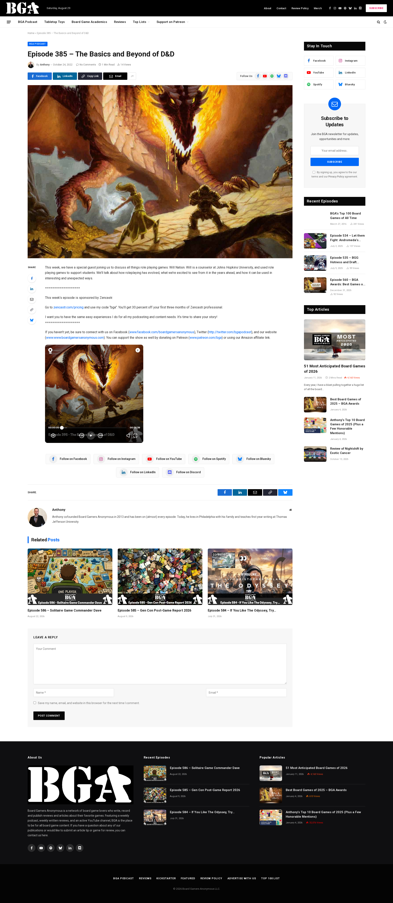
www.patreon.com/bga (206, 338)
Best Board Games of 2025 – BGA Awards (345, 401)
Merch (318, 8)
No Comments (88, 64)
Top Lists (139, 22)
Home (31, 33)
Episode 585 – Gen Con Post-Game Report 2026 (154, 610)
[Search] (378, 22)
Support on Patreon (171, 22)
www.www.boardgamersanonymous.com (75, 338)
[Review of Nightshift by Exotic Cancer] (315, 454)
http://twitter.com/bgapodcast (230, 332)
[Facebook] (32, 278)
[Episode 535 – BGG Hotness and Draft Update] (315, 263)
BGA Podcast (27, 22)
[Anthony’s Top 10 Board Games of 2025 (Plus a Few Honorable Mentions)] (315, 425)
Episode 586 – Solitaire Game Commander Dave (65, 610)
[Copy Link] (32, 310)
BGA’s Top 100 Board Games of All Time (345, 216)
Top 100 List (270, 878)
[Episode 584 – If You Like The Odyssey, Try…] (250, 577)
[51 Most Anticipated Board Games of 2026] (334, 339)
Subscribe (376, 8)
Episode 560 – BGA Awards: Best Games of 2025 (347, 282)
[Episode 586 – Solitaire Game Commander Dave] (70, 577)
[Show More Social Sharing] (132, 76)
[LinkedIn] (32, 289)
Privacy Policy (336, 176)
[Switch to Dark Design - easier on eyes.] (385, 22)
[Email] (32, 299)
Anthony (45, 64)
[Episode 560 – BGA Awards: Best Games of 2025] (315, 285)
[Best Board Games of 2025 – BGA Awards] (315, 404)
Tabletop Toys (54, 22)
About (267, 8)
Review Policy (299, 8)
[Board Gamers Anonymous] (23, 8)
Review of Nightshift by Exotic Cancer (346, 451)
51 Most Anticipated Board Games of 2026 (334, 369)
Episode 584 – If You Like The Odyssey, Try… (242, 610)
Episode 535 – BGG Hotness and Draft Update (344, 260)
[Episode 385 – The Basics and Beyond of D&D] (160, 171)
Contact (281, 8)
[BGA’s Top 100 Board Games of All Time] (315, 219)
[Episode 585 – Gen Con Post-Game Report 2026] (160, 577)
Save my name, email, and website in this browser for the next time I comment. (89, 703)
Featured (188, 878)
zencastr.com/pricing (68, 307)
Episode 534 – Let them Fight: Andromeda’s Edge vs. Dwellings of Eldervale (347, 238)
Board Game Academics (89, 22)
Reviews (120, 22)
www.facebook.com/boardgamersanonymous (161, 332)
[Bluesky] (32, 320)
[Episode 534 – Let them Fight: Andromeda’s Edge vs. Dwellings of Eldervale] (315, 241)
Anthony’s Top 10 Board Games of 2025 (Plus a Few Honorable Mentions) (347, 426)
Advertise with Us (241, 878)
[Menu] (9, 21)
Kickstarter (166, 878)
